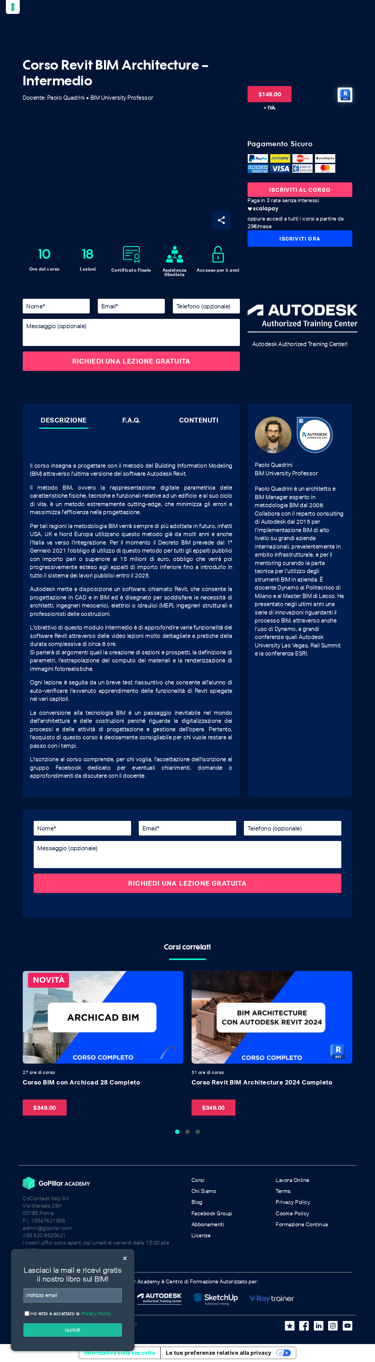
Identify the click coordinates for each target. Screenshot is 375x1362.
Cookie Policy (292, 1213)
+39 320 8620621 (44, 1235)
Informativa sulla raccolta (119, 1353)
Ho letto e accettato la (70, 1313)
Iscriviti (72, 1330)
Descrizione (64, 420)
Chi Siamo (204, 1191)
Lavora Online (292, 1180)
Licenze (201, 1235)
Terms (283, 1191)
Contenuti (199, 420)
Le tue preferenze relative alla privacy (219, 1353)
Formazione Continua (302, 1224)
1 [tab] (177, 1132)
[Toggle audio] (30, 978)
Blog (197, 1202)
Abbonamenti (208, 1224)
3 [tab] (198, 1132)
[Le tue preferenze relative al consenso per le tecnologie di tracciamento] (13, 7)
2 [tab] (187, 1132)
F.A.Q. (131, 420)
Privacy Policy (293, 1202)
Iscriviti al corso (300, 189)
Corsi (198, 1180)
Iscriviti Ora (299, 238)
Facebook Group (212, 1213)
